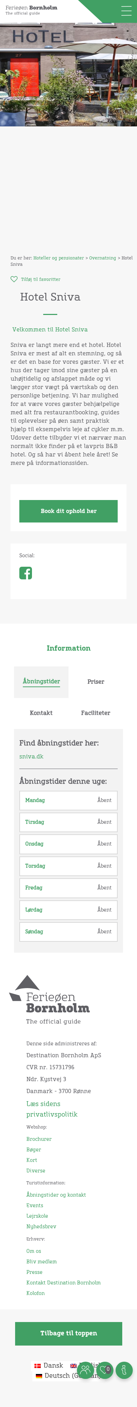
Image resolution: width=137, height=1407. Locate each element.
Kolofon (35, 1293)
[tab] (41, 682)
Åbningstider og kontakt (56, 1195)
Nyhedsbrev (41, 1226)
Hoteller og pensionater (58, 258)
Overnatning (102, 258)
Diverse (35, 1171)
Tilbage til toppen (68, 1333)
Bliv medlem (41, 1262)
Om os (33, 1251)
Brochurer (39, 1139)
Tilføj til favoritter (40, 280)
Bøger (33, 1150)
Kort (31, 1160)
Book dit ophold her (69, 511)
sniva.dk (31, 757)
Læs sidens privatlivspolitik (52, 1109)
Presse (34, 1272)
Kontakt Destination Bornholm (63, 1283)
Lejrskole (37, 1216)
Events (34, 1205)
